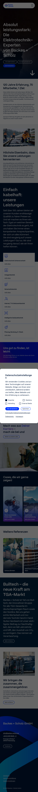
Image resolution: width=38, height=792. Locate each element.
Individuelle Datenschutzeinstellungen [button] (17, 413)
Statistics (29, 400)
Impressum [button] (19, 416)
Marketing (11, 403)
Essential (11, 400)
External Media (27, 403)
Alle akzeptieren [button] (12, 409)
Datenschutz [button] (9, 416)
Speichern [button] (25, 409)
